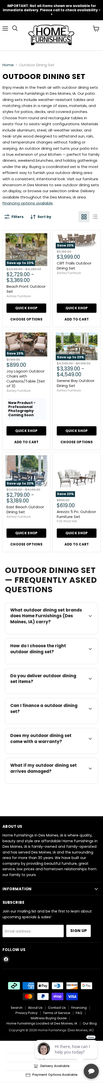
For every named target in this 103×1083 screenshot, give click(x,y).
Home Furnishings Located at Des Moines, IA (41, 1023)
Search (16, 1007)
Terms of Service (56, 1012)
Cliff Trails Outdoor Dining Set (74, 265)
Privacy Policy (27, 1012)
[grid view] (84, 216)
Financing (79, 1007)
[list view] (95, 216)
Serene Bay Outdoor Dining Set (75, 383)
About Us (35, 1007)
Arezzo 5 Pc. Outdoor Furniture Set (76, 514)
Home (8, 65)
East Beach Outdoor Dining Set (25, 509)
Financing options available (27, 203)
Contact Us (57, 1007)
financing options (50, 723)
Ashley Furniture (18, 296)
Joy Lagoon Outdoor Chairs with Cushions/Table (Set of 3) (25, 378)
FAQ (79, 1012)
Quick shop (26, 308)
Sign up (78, 931)
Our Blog (90, 1023)
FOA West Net (67, 521)
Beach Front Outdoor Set (26, 289)
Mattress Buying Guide (49, 1018)
